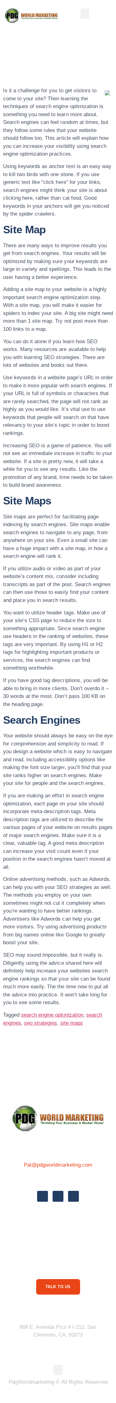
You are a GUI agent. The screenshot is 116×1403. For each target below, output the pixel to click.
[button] (84, 13)
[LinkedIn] (73, 1196)
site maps (71, 1023)
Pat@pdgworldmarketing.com (58, 1165)
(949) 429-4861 (58, 1178)
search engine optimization (52, 1015)
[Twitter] (58, 1196)
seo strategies (40, 1023)
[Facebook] (42, 1196)
